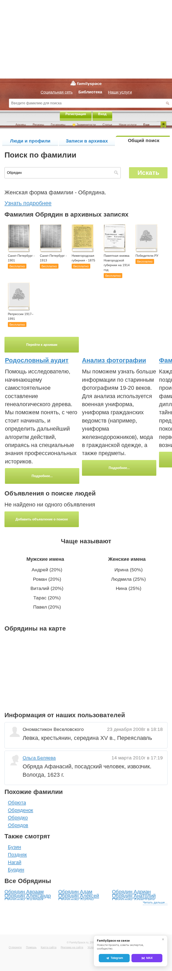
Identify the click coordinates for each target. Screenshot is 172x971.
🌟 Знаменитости (84, 124)
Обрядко (18, 817)
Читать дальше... (155, 902)
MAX (149, 958)
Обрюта (17, 802)
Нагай (14, 862)
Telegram (117, 958)
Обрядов (18, 825)
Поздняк (17, 854)
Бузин (14, 847)
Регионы (38, 124)
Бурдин (16, 869)
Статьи (107, 124)
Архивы (20, 124)
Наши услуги (127, 124)
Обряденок (20, 810)
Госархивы (58, 124)
